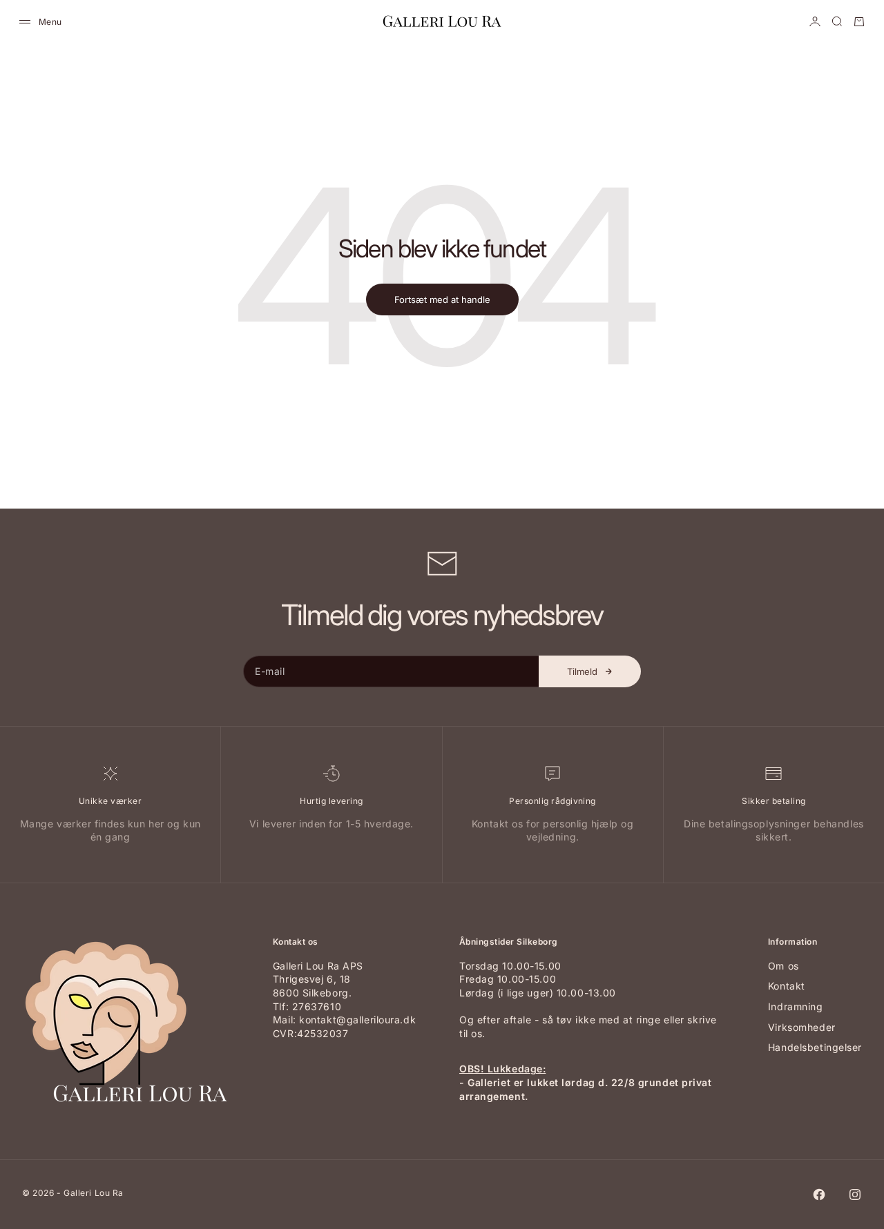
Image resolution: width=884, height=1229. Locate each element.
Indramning (795, 1006)
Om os (783, 966)
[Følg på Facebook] (819, 1194)
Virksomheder (802, 1027)
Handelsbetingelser (815, 1047)
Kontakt (786, 986)
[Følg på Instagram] (855, 1194)
